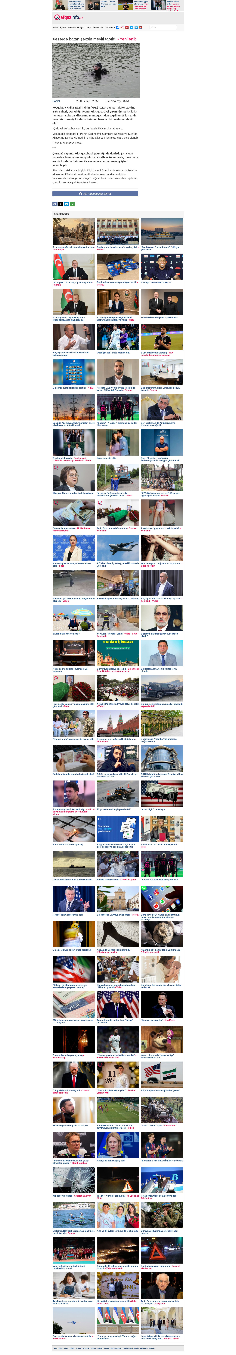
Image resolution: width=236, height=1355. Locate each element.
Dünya (80, 27)
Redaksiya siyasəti (147, 1348)
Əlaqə (136, 1348)
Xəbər (55, 27)
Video (66, 1348)
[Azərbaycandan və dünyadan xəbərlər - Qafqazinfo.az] (68, 17)
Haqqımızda (128, 1348)
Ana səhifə (58, 1348)
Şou (102, 27)
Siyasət (63, 27)
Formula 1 (110, 27)
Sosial (56, 101)
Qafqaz (88, 27)
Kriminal (72, 27)
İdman (96, 27)
